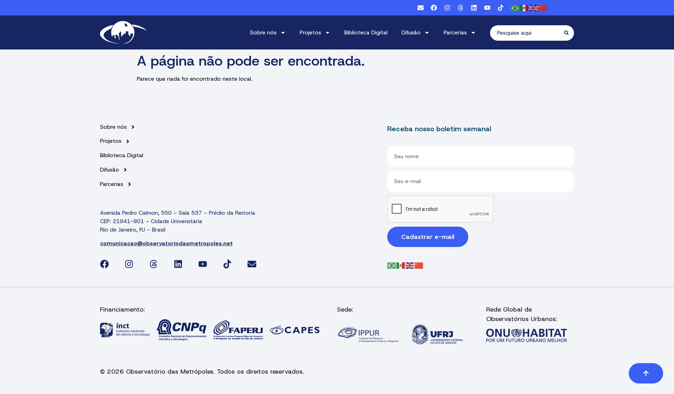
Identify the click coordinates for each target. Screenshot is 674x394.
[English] (533, 7)
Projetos (310, 32)
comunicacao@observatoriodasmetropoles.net (166, 243)
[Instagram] (447, 8)
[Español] (524, 7)
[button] (646, 373)
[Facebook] (434, 8)
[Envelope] (420, 8)
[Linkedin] (474, 8)
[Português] (515, 7)
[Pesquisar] (569, 33)
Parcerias (455, 32)
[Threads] (460, 8)
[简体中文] (542, 7)
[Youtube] (487, 8)
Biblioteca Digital (366, 32)
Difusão (411, 32)
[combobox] (527, 33)
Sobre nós (263, 32)
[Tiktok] (500, 8)
